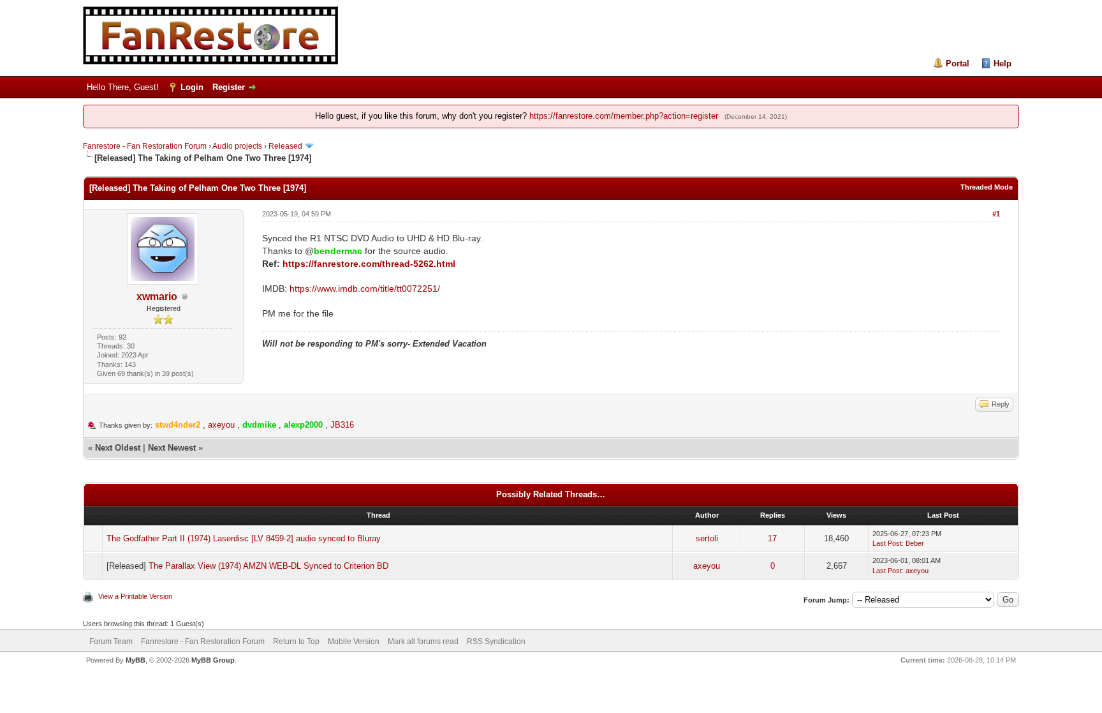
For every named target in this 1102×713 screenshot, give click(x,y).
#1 (996, 214)
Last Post (887, 543)
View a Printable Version (135, 596)
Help (1002, 63)
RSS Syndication (496, 641)
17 (772, 538)
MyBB (135, 660)
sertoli (707, 538)
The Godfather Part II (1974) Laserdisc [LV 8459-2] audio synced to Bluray (244, 538)
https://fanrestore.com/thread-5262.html (369, 264)
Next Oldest (117, 448)
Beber (915, 543)
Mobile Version (353, 641)
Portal (957, 63)
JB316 (342, 425)
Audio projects (237, 146)
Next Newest (172, 448)
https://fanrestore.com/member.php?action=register (623, 116)
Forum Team (111, 641)
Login (191, 87)
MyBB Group (213, 660)
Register (228, 87)
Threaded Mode (986, 187)
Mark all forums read (423, 641)
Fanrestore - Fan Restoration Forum (145, 146)
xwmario (156, 296)
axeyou (221, 425)
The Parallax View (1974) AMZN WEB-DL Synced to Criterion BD (268, 566)
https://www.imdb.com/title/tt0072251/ (365, 288)
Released (285, 146)
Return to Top (296, 641)
